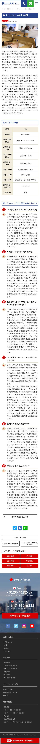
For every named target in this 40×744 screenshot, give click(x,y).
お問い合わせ (8, 642)
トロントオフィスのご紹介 (13, 710)
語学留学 (7, 662)
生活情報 (10, 561)
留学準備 (10, 556)
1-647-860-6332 (20, 605)
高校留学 (7, 672)
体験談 (6, 695)
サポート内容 (8, 689)
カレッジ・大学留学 (10, 669)
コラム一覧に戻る (20, 537)
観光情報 (10, 566)
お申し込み (7, 651)
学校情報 (29, 561)
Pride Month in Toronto (11, 543)
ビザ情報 (29, 556)
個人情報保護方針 (10, 719)
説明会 (6, 648)
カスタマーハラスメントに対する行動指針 (18, 722)
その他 (29, 566)
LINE (5, 645)
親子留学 (7, 675)
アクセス (7, 716)
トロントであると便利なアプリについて (29, 543)
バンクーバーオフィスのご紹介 (14, 713)
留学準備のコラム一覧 (20, 517)
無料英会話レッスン (10, 692)
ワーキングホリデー (10, 665)
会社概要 (7, 707)
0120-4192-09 (21, 592)
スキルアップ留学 (10, 678)
